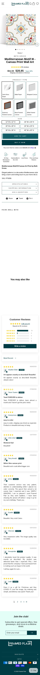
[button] (16, 67)
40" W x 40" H (29, 130)
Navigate (19, 654)
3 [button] (20, 602)
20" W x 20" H (10, 126)
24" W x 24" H (29, 126)
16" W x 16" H (29, 122)
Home (20, 53)
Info (19, 659)
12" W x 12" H (10, 122)
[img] (8, 367)
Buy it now (20, 142)
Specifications (20, 184)
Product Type (20, 80)
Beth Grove (20, 56)
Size (20, 118)
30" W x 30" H (10, 130)
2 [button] (17, 602)
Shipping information (20, 188)
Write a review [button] (20, 346)
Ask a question (20, 192)
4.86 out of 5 (25, 324)
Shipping (12, 73)
